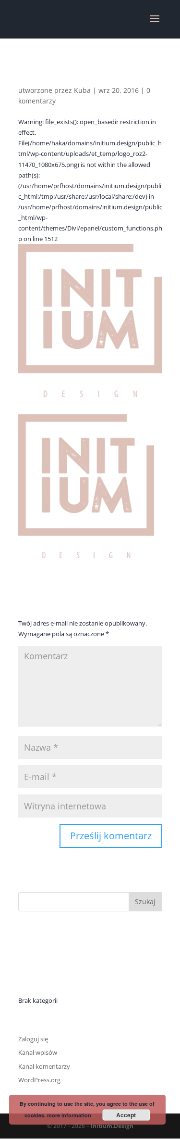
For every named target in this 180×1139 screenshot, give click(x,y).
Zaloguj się (33, 1039)
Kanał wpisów (37, 1052)
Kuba (82, 90)
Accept (126, 1115)
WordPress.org (39, 1079)
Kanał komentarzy (44, 1066)
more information (69, 1115)
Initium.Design (112, 1126)
